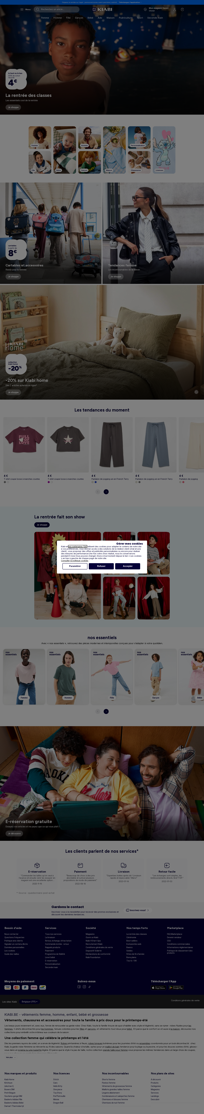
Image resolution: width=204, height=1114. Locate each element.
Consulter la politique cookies (74, 560)
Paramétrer (75, 566)
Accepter (128, 566)
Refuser (101, 566)
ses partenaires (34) (77, 546)
